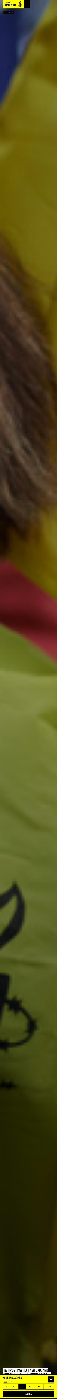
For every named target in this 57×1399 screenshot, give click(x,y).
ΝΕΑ (4, 12)
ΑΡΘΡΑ (11, 12)
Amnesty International (13, 4)
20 (22, 1386)
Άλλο (48, 1386)
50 (30, 1386)
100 (38, 1386)
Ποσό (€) (7, 1382)
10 (14, 1386)
